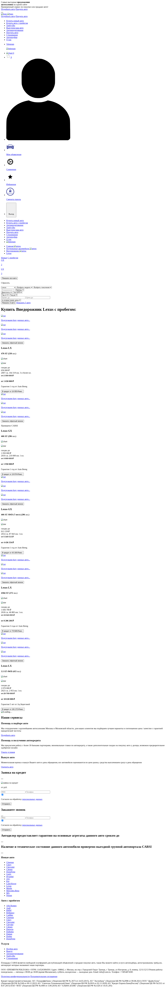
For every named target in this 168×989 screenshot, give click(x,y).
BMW (9, 910)
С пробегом (13, 258)
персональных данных (32, 799)
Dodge (9, 936)
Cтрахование (12, 958)
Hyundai (10, 876)
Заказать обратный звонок (12, 343)
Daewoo (9, 929)
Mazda (9, 888)
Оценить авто (7, 767)
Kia (7, 881)
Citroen (9, 869)
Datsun (9, 934)
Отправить (6, 804)
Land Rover (11, 884)
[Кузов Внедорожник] (8, 290)
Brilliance (10, 913)
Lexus (8, 253)
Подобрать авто (8, 9)
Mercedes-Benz (12, 891)
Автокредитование (14, 30)
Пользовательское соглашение (43, 976)
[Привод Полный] (19, 290)
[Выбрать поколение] (42, 287)
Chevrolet (10, 867)
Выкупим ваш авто (14, 28)
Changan (10, 862)
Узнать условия (8, 752)
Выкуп (9, 951)
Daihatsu (10, 932)
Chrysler (9, 924)
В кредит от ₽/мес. (12, 391)
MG (8, 893)
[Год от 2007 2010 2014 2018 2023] (5, 295)
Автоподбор (11, 37)
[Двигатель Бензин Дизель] (7, 292)
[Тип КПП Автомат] (17, 292)
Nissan (9, 895)
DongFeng (10, 872)
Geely (8, 874)
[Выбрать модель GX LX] (25, 287)
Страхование (12, 35)
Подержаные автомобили (18, 248)
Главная (10, 246)
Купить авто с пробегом (17, 23)
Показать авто (8, 303)
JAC (8, 879)
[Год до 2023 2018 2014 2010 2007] (13, 295)
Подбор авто (12, 949)
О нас (8, 40)
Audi (8, 908)
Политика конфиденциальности (15, 976)
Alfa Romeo (11, 906)
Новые (4, 258)
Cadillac (9, 915)
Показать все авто (9, 278)
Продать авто (22, 9)
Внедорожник (12, 251)
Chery (8, 865)
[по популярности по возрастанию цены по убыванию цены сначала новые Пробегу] (11, 300)
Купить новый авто (15, 21)
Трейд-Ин (10, 25)
